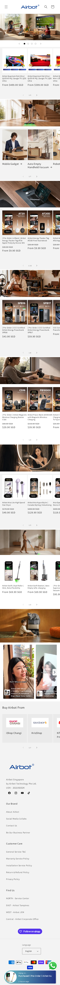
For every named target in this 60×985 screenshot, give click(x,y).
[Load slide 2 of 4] (28, 44)
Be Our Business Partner (18, 832)
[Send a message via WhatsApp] (52, 965)
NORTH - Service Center (17, 898)
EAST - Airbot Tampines (17, 905)
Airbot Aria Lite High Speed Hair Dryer (13, 503)
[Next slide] (40, 43)
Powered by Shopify (33, 974)
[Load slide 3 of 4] (32, 44)
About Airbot (12, 811)
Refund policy (49, 974)
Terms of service (30, 978)
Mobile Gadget (10, 164)
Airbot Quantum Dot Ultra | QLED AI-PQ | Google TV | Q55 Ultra (14, 78)
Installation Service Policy (19, 865)
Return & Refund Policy (17, 872)
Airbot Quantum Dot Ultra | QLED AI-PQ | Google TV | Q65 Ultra (40, 78)
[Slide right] (36, 95)
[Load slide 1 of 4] (24, 44)
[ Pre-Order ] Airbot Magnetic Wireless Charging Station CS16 (14, 417)
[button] (6, 7)
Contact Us (11, 825)
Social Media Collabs (16, 818)
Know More (47, 26)
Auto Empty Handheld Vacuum (38, 165)
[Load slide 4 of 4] (35, 44)
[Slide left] (23, 95)
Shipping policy (46, 978)
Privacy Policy (13, 879)
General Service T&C (16, 851)
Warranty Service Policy (17, 858)
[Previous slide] (19, 43)
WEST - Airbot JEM (15, 912)
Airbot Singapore (18, 974)
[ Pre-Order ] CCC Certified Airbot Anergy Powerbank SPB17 (39, 330)
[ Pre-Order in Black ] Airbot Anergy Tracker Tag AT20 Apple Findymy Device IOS (14, 240)
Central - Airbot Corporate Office (22, 919)
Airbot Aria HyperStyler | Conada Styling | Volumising (39, 503)
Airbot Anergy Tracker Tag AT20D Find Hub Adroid (38, 239)
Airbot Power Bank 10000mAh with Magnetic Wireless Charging (40, 417)
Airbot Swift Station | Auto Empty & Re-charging (38, 586)
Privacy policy (15, 978)
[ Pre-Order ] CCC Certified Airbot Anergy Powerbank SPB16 (13, 330)
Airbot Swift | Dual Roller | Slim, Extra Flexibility (13, 586)
